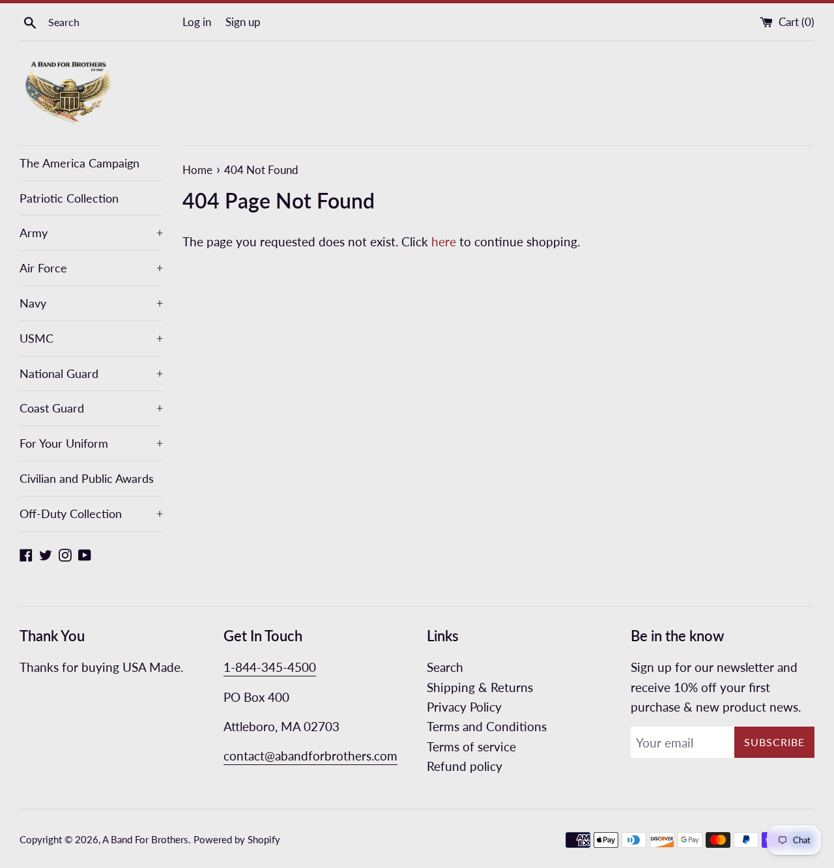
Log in (196, 22)
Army (91, 232)
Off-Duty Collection (91, 513)
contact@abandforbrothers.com (310, 755)
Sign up (243, 22)
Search (445, 666)
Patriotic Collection (69, 198)
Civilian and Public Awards (87, 478)
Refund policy (464, 766)
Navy (91, 303)
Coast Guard (91, 408)
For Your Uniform (91, 443)
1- (229, 666)
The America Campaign (79, 163)
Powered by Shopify (237, 839)
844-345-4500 (275, 666)
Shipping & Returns (480, 687)
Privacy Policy (464, 706)
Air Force (91, 268)
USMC (91, 338)
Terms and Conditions (487, 726)
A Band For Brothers (145, 839)
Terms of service (471, 746)
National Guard (91, 373)
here (443, 241)
